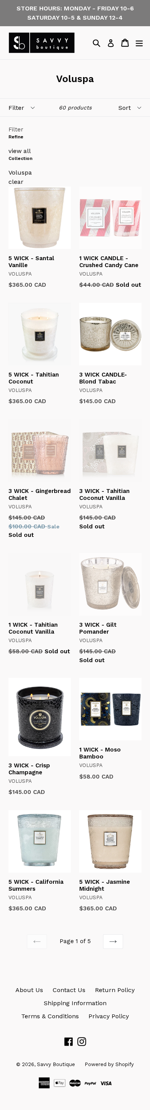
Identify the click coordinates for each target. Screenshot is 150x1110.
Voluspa (20, 172)
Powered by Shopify (109, 1064)
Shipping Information (75, 1003)
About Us (29, 990)
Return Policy (115, 990)
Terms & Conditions (50, 1016)
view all (19, 151)
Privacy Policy (108, 1016)
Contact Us (69, 990)
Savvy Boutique (56, 1064)
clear (15, 181)
